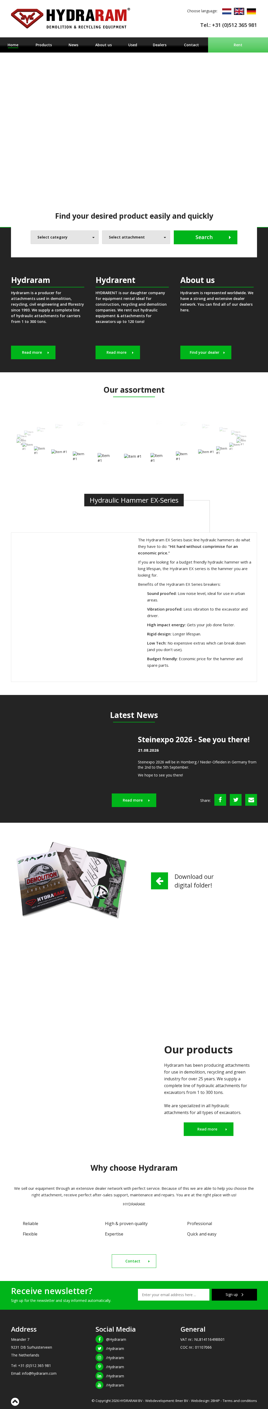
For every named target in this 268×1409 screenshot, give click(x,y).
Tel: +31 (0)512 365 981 (31, 1365)
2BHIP (215, 1400)
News (73, 44)
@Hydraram (116, 1339)
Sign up (232, 1294)
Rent (238, 44)
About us (103, 44)
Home (13, 44)
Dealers (159, 44)
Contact (191, 44)
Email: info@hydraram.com (34, 1373)
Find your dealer (204, 352)
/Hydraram (115, 1348)
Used (132, 44)
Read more (32, 352)
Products (44, 44)
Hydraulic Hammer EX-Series (134, 500)
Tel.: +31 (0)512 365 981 (228, 24)
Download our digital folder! (194, 880)
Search (204, 237)
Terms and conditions (240, 1400)
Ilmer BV (181, 1400)
